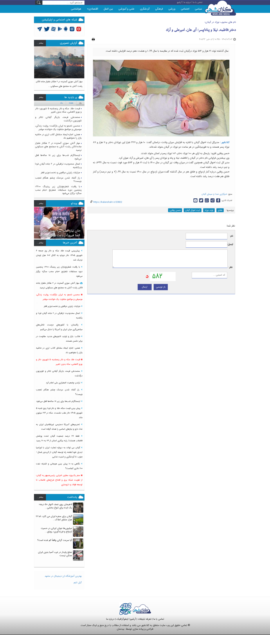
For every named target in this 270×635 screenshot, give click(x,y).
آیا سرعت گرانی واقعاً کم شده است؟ (54, 540)
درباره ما (110, 619)
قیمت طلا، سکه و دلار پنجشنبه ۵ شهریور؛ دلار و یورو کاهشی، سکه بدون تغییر (58, 110)
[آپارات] (53, 28)
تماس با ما (158, 619)
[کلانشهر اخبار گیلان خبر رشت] (142, 609)
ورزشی (171, 9)
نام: (231, 236)
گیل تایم (78, 582)
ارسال (144, 287)
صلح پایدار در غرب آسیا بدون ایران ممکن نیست (55, 554)
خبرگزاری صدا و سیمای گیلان (214, 194)
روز (80, 102)
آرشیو (133, 619)
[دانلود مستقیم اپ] (66, 28)
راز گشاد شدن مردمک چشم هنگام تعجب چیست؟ (58, 179)
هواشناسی (76, 9)
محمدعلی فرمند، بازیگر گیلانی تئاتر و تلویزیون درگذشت (58, 119)
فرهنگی (159, 9)
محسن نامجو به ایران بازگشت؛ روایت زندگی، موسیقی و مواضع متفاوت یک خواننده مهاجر (58, 127)
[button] (37, 67)
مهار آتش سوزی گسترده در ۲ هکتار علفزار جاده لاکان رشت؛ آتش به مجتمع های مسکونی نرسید (58, 146)
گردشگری (145, 9)
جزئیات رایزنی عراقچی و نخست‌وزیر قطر (60, 172)
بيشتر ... (40, 43)
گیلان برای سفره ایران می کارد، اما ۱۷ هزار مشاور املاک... (54, 518)
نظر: (231, 267)
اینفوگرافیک (122, 619)
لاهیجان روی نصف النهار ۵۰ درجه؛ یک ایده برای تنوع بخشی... (55, 506)
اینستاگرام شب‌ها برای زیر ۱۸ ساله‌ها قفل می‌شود (58, 157)
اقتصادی (93, 9)
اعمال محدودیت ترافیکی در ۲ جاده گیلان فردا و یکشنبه (58, 165)
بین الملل (108, 9)
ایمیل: (230, 244)
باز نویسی (160, 287)
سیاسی (198, 9)
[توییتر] (39, 28)
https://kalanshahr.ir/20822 (107, 202)
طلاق (220, 210)
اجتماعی (185, 9)
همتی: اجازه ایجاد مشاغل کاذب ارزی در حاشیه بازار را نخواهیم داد (58, 136)
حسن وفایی (175, 210)
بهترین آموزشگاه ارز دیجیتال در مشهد (63, 576)
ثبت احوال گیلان (192, 210)
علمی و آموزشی (126, 9)
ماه (61, 103)
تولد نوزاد (209, 210)
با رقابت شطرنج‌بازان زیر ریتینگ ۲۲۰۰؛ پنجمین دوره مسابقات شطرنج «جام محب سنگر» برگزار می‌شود (58, 190)
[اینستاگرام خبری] (72, 28)
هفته (71, 103)
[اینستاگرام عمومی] (78, 28)
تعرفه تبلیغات (144, 619)
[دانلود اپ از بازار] (60, 28)
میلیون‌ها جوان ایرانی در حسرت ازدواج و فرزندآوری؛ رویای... (56, 530)
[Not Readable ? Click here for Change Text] (147, 276)
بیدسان (120, 629)
